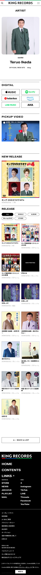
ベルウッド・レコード (8, 551)
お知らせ (4, 539)
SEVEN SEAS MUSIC (8, 547)
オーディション (6, 532)
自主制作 (4, 529)
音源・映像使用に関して (9, 536)
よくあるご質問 (6, 519)
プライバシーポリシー (8, 522)
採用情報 (4, 516)
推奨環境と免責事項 (8, 526)
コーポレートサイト (7, 513)
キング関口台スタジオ (8, 554)
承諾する (20, 571)
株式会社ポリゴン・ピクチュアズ (11, 557)
